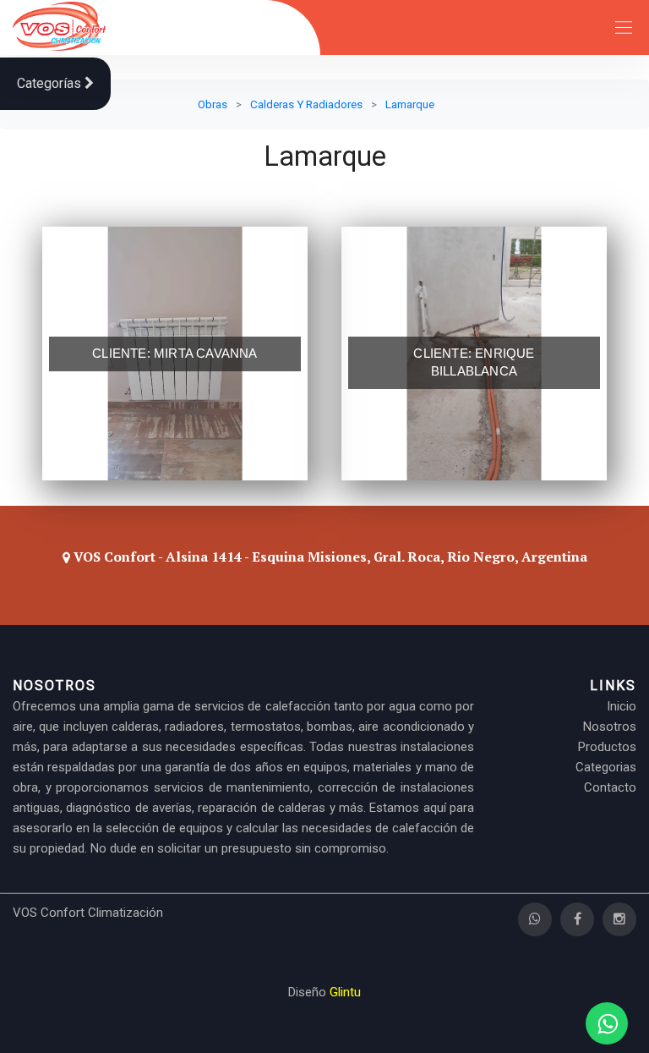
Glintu (345, 992)
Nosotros (609, 726)
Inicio (621, 706)
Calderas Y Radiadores (306, 104)
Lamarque (409, 104)
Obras (212, 104)
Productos (607, 746)
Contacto (610, 787)
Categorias (605, 767)
